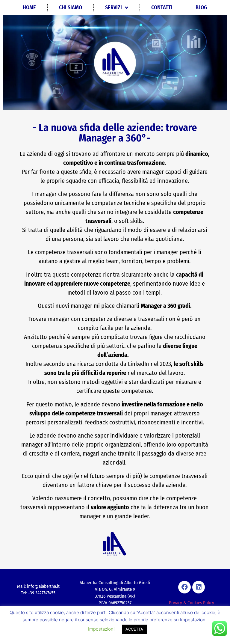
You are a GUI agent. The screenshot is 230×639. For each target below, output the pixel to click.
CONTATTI (161, 7)
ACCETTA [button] (134, 629)
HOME (29, 7)
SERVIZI (113, 7)
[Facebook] (184, 587)
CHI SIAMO (70, 7)
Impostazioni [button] (101, 629)
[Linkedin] (198, 587)
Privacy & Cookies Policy (191, 602)
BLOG (201, 7)
